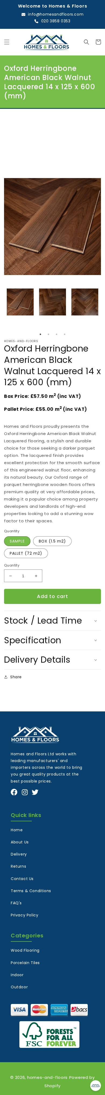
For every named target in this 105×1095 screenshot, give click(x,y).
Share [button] (16, 677)
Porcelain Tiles (25, 962)
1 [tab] (40, 334)
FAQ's (16, 903)
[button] (7, 42)
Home (17, 830)
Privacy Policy (24, 915)
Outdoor (19, 987)
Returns (18, 866)
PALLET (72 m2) (26, 553)
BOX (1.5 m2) (52, 541)
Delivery (19, 854)
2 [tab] (48, 334)
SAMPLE (17, 541)
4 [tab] (64, 334)
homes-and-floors (47, 1077)
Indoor (17, 975)
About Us (20, 842)
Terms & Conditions (31, 891)
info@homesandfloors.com (55, 14)
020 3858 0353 (55, 21)
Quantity (11, 565)
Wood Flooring (25, 950)
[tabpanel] (20, 302)
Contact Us (22, 878)
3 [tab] (56, 334)
